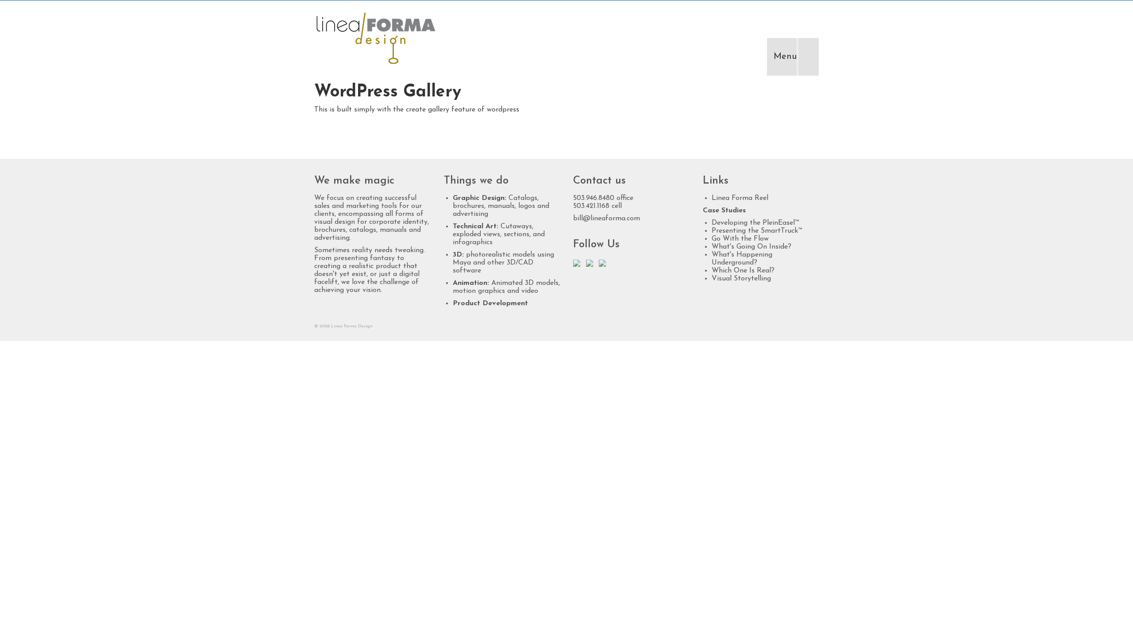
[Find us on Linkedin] (591, 265)
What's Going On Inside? (751, 246)
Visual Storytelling (741, 278)
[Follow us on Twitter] (578, 265)
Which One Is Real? (743, 270)
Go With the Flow (740, 238)
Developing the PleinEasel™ (755, 222)
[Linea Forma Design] (394, 38)
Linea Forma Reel (740, 198)
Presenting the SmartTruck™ (757, 230)
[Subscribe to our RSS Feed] (604, 265)
